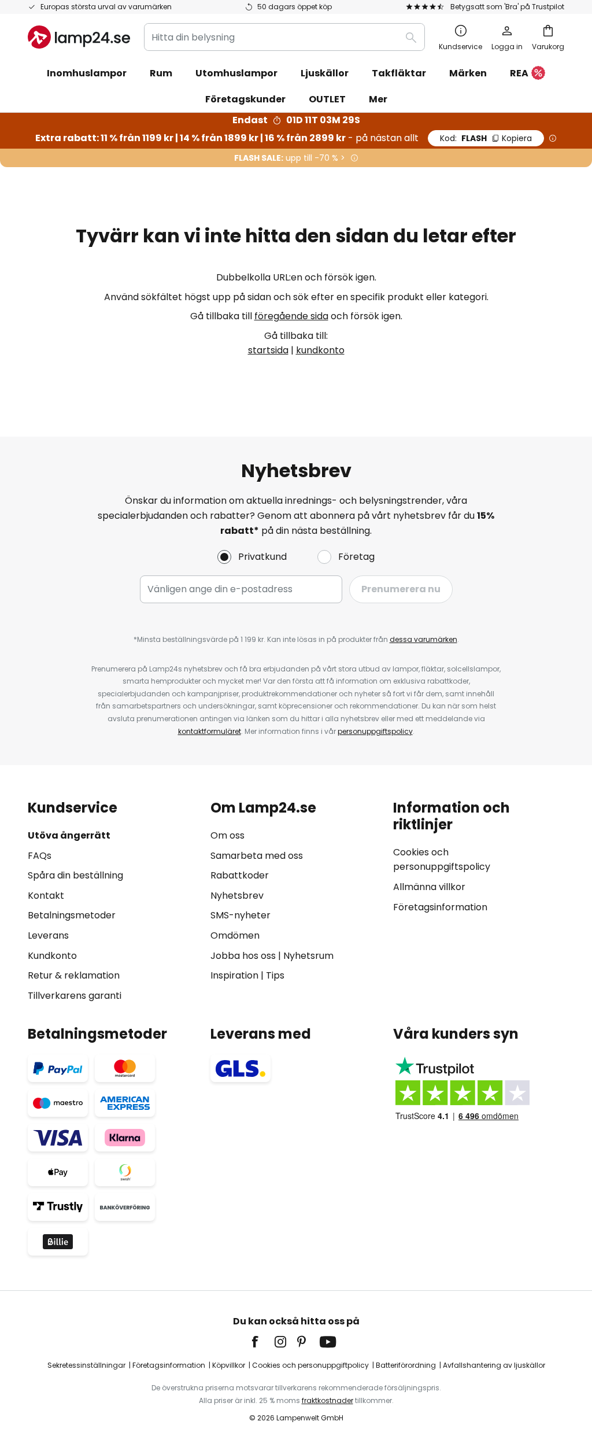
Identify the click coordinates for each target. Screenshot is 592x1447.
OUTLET (327, 99)
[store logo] (79, 37)
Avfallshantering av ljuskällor (494, 1365)
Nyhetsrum (308, 955)
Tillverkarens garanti (74, 995)
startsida (268, 350)
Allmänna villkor (429, 887)
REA (519, 73)
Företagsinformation (440, 907)
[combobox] (284, 37)
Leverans (48, 935)
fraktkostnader (327, 1400)
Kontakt (46, 895)
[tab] (113, 901)
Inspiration (234, 975)
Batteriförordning (406, 1365)
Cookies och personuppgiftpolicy (310, 1365)
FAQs (39, 855)
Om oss (227, 835)
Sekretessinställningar (86, 1365)
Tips (275, 975)
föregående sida (291, 316)
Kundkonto (52, 955)
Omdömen (235, 935)
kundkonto (320, 350)
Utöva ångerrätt (69, 835)
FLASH (486, 138)
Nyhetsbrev (237, 895)
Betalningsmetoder (72, 915)
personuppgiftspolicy (375, 731)
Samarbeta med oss (256, 855)
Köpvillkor (228, 1365)
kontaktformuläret (209, 731)
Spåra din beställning (75, 875)
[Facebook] (262, 1341)
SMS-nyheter (240, 915)
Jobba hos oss (243, 955)
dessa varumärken (423, 639)
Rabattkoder (239, 875)
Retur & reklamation (74, 975)
